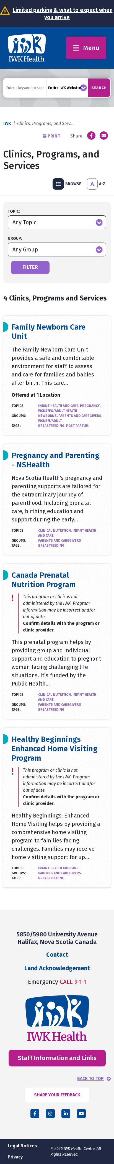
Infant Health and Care (58, 868)
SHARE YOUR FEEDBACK (57, 1094)
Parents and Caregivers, (80, 416)
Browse (73, 184)
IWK (7, 123)
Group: (15, 238)
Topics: (18, 406)
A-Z (102, 184)
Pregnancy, (90, 406)
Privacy (15, 1157)
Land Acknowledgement (57, 968)
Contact (57, 954)
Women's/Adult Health (57, 411)
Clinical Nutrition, (55, 531)
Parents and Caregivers (59, 540)
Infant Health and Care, (59, 406)
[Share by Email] (104, 135)
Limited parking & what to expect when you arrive (63, 14)
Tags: (16, 426)
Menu (91, 48)
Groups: (19, 416)
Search (99, 88)
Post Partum (77, 426)
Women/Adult (50, 421)
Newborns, (48, 416)
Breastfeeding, (52, 426)
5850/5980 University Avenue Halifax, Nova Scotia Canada (57, 938)
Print (53, 136)
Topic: (14, 211)
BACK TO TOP (90, 1078)
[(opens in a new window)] (91, 135)
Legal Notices (22, 1145)
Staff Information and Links (57, 1058)
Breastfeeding (51, 545)
